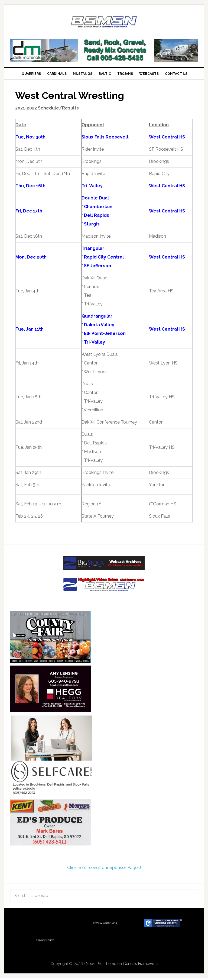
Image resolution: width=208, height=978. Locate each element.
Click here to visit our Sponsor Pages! (104, 867)
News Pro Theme (101, 963)
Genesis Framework (140, 963)
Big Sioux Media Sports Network (104, 22)
